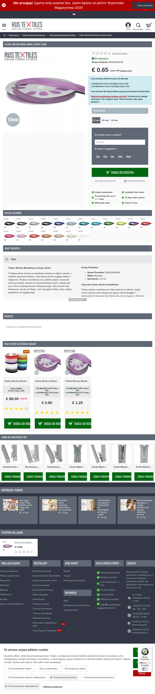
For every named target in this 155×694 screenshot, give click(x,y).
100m (120, 156)
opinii (101, 608)
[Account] (128, 25)
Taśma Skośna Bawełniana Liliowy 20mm (47, 381)
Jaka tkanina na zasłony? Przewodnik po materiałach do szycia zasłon (104, 507)
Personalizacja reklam (75, 668)
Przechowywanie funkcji (64, 677)
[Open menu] (4, 25)
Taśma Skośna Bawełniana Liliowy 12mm (24, 543)
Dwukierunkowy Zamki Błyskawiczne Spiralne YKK (11, 467)
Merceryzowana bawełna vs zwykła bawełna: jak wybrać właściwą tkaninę (144, 507)
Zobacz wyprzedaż (145, 5)
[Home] (4, 35)
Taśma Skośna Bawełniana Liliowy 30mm (77, 381)
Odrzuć (142, 673)
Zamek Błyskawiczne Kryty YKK (77, 467)
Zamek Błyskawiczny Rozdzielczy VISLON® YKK (100, 467)
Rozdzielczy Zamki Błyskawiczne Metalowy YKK (33, 467)
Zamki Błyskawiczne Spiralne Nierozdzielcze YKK (144, 467)
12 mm (96, 120)
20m (98, 156)
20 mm (105, 120)
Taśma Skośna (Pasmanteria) (33, 35)
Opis (13, 259)
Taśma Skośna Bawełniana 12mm (62, 35)
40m (105, 156)
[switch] (145, 669)
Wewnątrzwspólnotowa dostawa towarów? (109, 96)
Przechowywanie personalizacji (99, 677)
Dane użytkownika (48, 668)
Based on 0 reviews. (119, 53)
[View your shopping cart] (148, 25)
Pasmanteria (14, 35)
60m (112, 156)
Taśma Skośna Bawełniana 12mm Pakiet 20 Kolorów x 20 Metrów (16, 381)
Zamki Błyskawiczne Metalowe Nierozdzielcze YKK (122, 467)
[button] (105, 181)
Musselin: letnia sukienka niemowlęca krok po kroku (65, 505)
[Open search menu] (138, 25)
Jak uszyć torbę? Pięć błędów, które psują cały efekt (25, 505)
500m (128, 156)
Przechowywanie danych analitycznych (27, 677)
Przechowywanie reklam (20, 668)
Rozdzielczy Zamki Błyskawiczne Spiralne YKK (55, 467)
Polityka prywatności (52, 686)
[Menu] (150, 648)
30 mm (114, 120)
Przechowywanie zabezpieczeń (23, 686)
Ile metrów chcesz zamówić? (108, 135)
